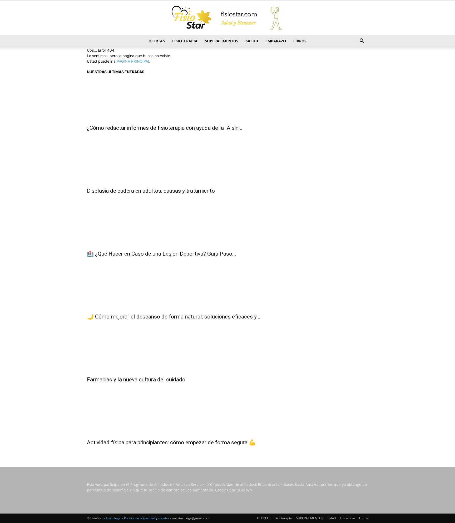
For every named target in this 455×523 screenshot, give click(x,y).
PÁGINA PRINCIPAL (133, 61)
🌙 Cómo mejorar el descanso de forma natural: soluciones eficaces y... (173, 316)
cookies (163, 518)
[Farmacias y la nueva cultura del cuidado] (227, 352)
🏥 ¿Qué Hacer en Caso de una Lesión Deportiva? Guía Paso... (161, 254)
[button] (361, 41)
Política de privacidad (139, 518)
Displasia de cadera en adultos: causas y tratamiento (151, 191)
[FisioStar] (227, 18)
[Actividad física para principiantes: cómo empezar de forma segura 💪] (227, 415)
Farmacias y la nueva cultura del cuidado (136, 379)
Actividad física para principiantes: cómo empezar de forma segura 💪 (171, 442)
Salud (252, 40)
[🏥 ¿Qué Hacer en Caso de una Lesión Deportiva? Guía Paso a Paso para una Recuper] (227, 226)
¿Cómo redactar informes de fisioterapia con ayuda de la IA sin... (165, 128)
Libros (299, 40)
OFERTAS (157, 40)
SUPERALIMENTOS (221, 40)
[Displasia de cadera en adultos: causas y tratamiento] (227, 163)
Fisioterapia (184, 40)
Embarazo (275, 40)
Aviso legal (113, 518)
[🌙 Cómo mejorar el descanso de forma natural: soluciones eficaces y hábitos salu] (227, 289)
